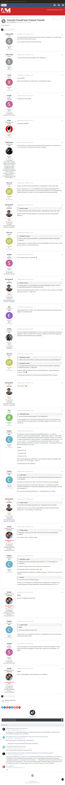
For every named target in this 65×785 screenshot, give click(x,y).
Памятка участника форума (9, 720)
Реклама (7, 1)
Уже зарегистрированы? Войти (55, 9)
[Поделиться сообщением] (62, 34)
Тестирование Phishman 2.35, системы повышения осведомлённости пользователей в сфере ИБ (29, 753)
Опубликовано (25, 34)
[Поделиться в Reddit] (14, 707)
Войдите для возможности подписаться (12, 17)
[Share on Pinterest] (19, 707)
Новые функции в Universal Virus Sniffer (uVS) (17, 728)
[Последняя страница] (14, 30)
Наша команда (12, 1)
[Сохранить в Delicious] (12, 707)
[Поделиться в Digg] (10, 707)
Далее (10, 29)
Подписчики (56, 18)
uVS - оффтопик (10, 766)
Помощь (29, 22)
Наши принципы (19, 1)
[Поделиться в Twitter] (2, 707)
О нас (25, 1)
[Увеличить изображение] (56, 192)
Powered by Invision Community (32, 782)
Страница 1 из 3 (20, 29)
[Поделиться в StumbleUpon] (17, 707)
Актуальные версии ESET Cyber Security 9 (16, 746)
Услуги (2, 1)
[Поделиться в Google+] (7, 707)
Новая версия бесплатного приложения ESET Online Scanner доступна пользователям (27, 736)
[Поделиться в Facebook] (5, 707)
